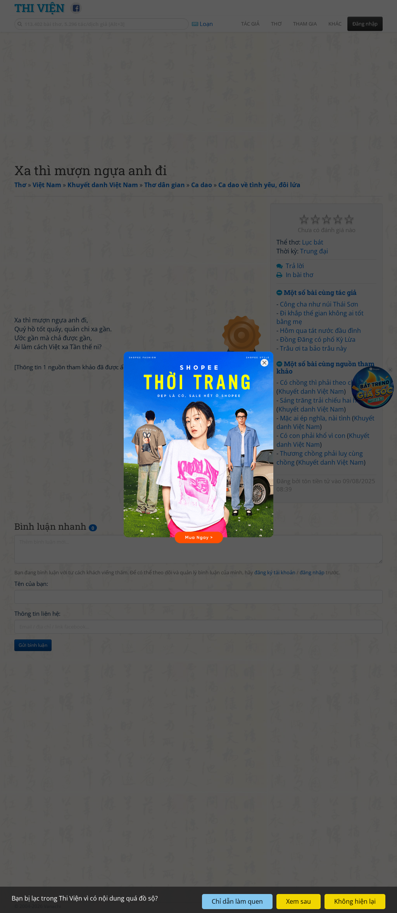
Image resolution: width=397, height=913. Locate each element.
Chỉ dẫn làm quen (237, 901)
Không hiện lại (355, 901)
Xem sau (298, 901)
